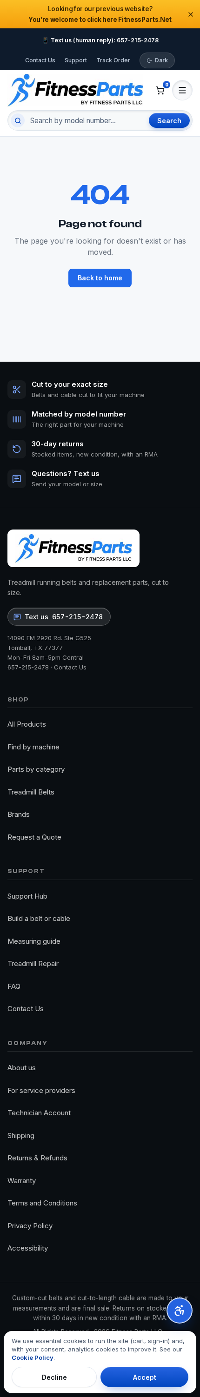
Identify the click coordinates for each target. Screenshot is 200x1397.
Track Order (113, 60)
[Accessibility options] (180, 1311)
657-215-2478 (28, 667)
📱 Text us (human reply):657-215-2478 (100, 40)
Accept (144, 1377)
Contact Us (40, 60)
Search (169, 121)
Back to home (100, 278)
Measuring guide (33, 941)
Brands (18, 814)
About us (21, 1067)
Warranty (21, 1180)
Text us (64, 617)
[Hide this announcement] (190, 14)
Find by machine (33, 746)
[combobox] (86, 120)
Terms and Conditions (42, 1202)
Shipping (20, 1135)
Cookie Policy (32, 1357)
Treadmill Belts (30, 792)
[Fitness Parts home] (75, 90)
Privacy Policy (30, 1225)
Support (76, 60)
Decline (54, 1377)
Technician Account (39, 1112)
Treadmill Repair (33, 963)
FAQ (13, 986)
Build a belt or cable (38, 918)
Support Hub (27, 896)
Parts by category (36, 769)
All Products (26, 724)
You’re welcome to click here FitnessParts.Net (100, 19)
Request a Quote (34, 837)
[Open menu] (182, 90)
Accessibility (27, 1248)
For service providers (41, 1090)
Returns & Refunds (37, 1157)
